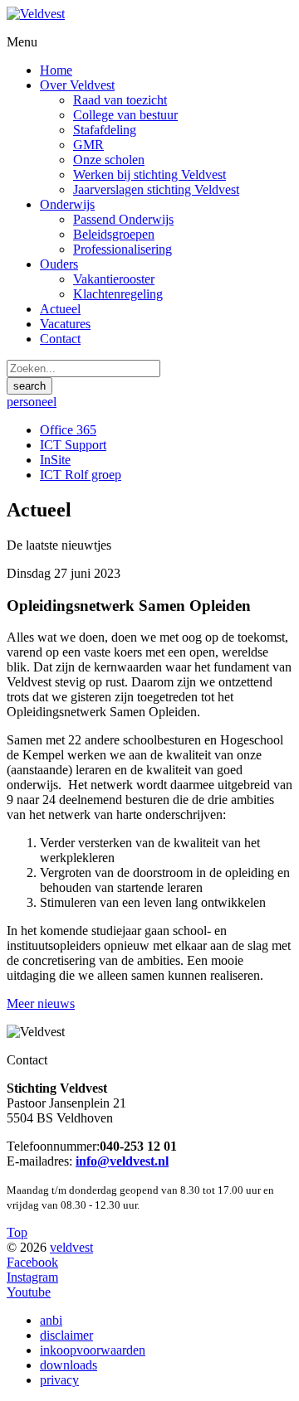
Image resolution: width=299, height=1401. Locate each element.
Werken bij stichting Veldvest (149, 174)
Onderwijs (67, 204)
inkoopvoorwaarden (92, 1350)
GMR (88, 145)
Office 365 (68, 430)
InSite (55, 460)
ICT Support (73, 445)
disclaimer (66, 1335)
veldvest (71, 1247)
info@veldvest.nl (122, 1161)
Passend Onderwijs (123, 219)
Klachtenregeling (118, 294)
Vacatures (65, 324)
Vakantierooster (113, 279)
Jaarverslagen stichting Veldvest (156, 189)
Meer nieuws (41, 1003)
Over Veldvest (77, 85)
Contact (60, 339)
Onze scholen (109, 160)
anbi (51, 1320)
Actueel (60, 309)
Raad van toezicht (120, 100)
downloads (68, 1365)
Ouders (59, 264)
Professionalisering (122, 249)
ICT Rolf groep (80, 475)
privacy (59, 1380)
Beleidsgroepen (113, 234)
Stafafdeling (104, 130)
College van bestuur (125, 115)
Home (56, 70)
